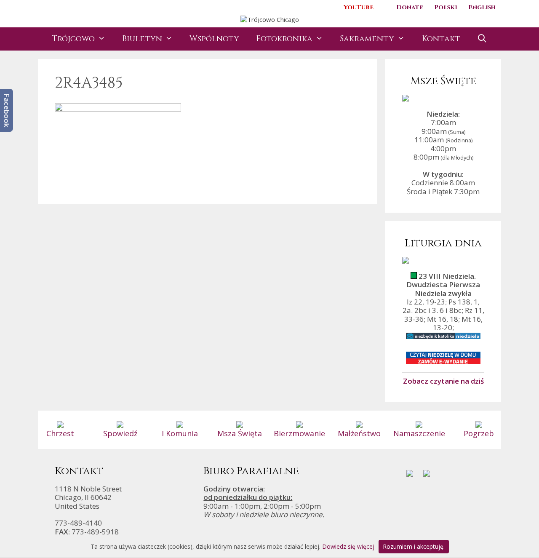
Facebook (7, 110)
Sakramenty (367, 38)
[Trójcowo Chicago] (269, 18)
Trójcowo (73, 38)
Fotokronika (284, 38)
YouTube (359, 7)
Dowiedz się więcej (348, 546)
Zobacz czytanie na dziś (443, 380)
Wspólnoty (214, 38)
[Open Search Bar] (482, 39)
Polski (445, 7)
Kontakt (441, 38)
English (482, 7)
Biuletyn (142, 38)
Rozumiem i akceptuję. (414, 546)
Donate (409, 7)
